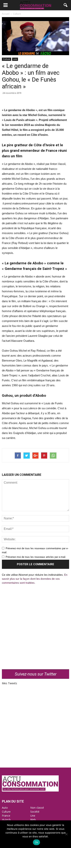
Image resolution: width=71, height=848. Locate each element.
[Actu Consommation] (30, 790)
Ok (36, 842)
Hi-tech (6, 819)
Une (32, 815)
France (6, 815)
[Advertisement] (35, 624)
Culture (6, 59)
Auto (5, 807)
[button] (65, 5)
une (15, 59)
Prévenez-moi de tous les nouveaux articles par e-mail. (36, 557)
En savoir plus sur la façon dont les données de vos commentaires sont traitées (34, 578)
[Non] (66, 834)
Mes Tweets (9, 683)
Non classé (37, 807)
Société (34, 811)
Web (33, 819)
